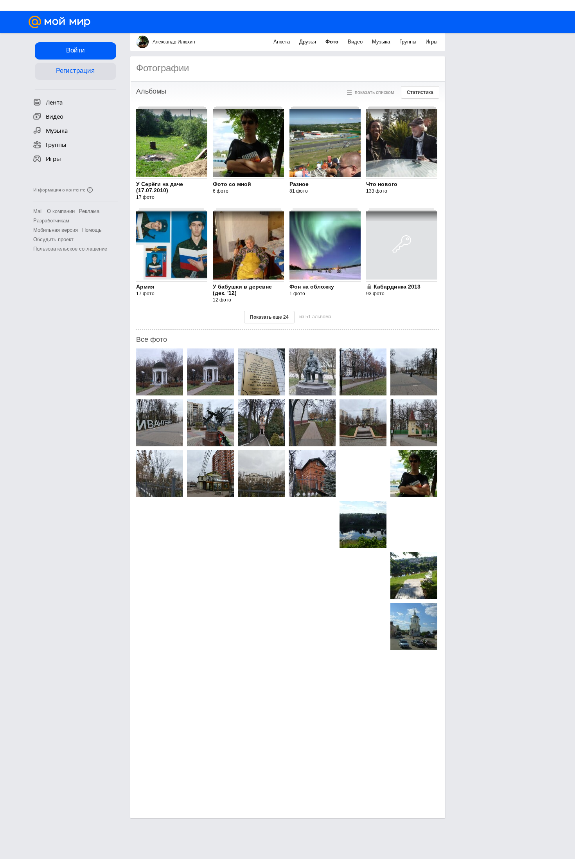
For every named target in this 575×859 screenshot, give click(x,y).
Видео (356, 42)
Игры (431, 42)
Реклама (89, 211)
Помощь (92, 230)
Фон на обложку (311, 286)
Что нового (381, 184)
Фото (332, 42)
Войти (75, 50)
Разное (299, 184)
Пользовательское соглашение (70, 249)
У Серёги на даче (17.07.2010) (159, 187)
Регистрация (75, 70)
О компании (61, 211)
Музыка (382, 42)
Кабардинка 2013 (397, 286)
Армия (145, 286)
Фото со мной (232, 184)
